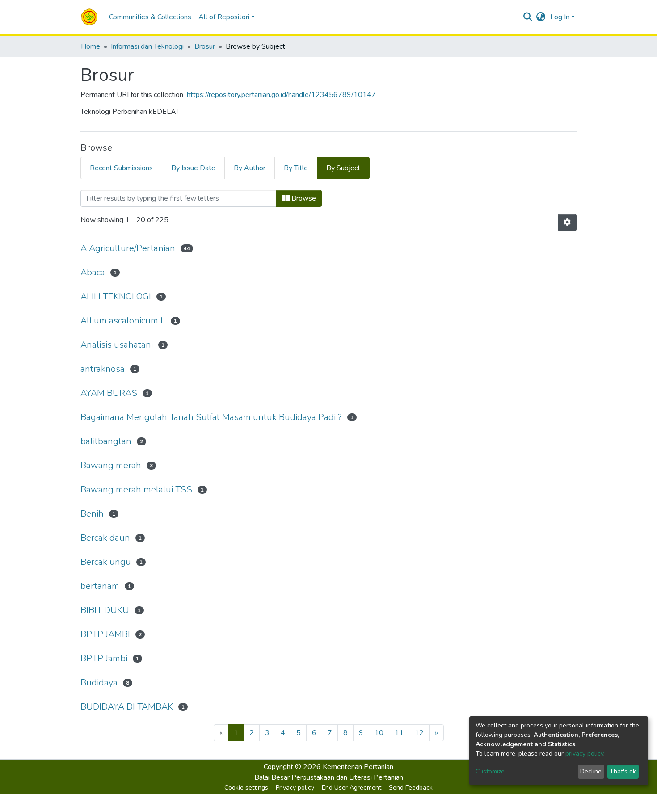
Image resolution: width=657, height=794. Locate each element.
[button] (541, 17)
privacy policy (584, 753)
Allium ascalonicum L (122, 321)
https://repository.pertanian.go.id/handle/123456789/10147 (281, 95)
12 (419, 733)
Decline (591, 771)
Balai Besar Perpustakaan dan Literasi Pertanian (328, 777)
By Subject (343, 168)
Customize (490, 771)
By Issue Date (193, 168)
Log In (559, 17)
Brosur (204, 46)
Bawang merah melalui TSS (136, 489)
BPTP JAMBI (105, 634)
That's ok (623, 771)
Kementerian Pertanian (358, 767)
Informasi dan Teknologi (147, 46)
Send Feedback (411, 787)
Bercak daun (105, 538)
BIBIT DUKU (104, 610)
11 (399, 733)
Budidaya (99, 682)
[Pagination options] (567, 222)
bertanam (99, 586)
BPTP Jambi (103, 658)
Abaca (92, 272)
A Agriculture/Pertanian (127, 248)
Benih (92, 514)
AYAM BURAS (108, 393)
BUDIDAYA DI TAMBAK (126, 707)
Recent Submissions (121, 168)
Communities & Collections (150, 17)
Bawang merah (110, 465)
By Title (296, 168)
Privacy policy (295, 787)
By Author (249, 168)
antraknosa (102, 369)
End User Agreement (351, 787)
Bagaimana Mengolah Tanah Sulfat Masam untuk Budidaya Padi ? (211, 417)
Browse (303, 198)
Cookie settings (246, 787)
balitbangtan (105, 441)
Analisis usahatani (116, 345)
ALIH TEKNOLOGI (115, 296)
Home (90, 46)
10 (379, 733)
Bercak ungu (105, 562)
